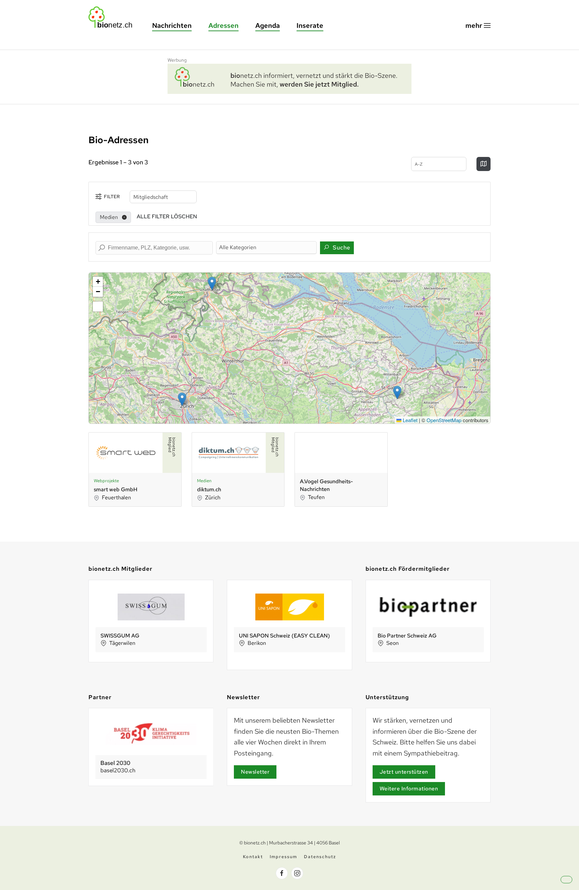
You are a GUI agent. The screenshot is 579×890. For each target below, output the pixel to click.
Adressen (223, 25)
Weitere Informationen (409, 788)
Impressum (283, 856)
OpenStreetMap (444, 420)
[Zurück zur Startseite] (113, 17)
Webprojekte (106, 481)
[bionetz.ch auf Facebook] (282, 873)
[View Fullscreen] (98, 306)
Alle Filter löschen (167, 216)
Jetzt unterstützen (404, 771)
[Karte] (483, 164)
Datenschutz (320, 856)
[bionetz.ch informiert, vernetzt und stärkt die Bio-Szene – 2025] (289, 77)
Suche (340, 247)
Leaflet (409, 420)
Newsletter (255, 771)
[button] (478, 25)
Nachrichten (172, 25)
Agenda (267, 25)
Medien (204, 481)
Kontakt (253, 856)
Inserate (310, 25)
